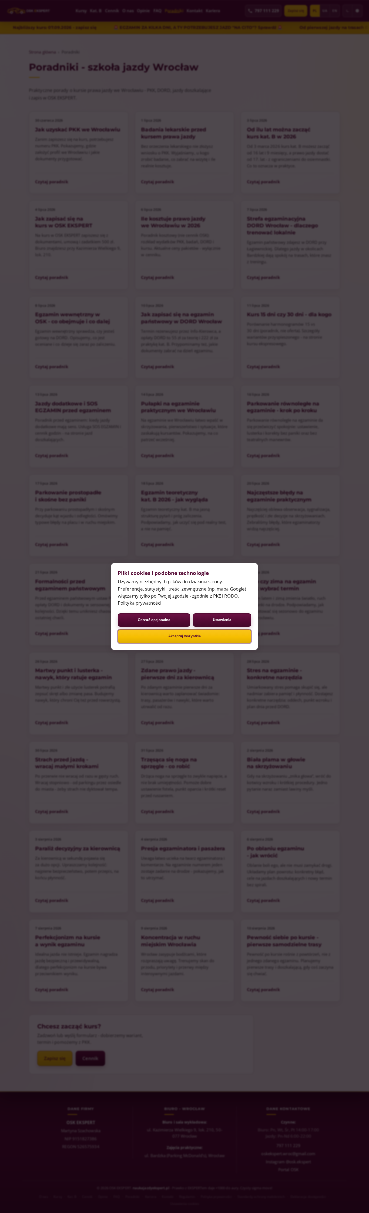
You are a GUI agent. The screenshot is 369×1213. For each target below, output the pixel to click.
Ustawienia (222, 620)
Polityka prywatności (139, 603)
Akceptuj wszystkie (184, 636)
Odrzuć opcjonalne (154, 620)
